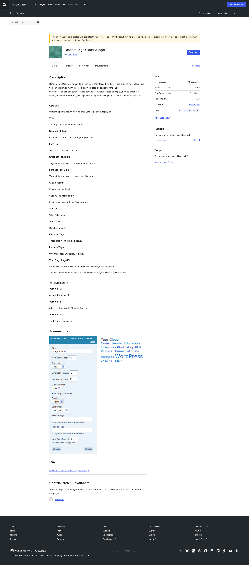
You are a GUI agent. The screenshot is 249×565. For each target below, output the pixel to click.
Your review (160, 140)
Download (193, 52)
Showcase (61, 527)
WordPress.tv (109, 539)
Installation (84, 65)
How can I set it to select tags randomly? (69, 470)
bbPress (199, 535)
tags (189, 110)
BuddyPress (201, 539)
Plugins (60, 535)
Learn (105, 527)
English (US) (194, 104)
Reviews (69, 65)
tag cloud (182, 110)
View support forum (164, 162)
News (12, 531)
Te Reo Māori (40, 551)
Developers (108, 535)
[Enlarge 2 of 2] (143, 339)
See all (196, 140)
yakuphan (72, 54)
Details (55, 65)
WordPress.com (203, 527)
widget (196, 110)
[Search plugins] (37, 22)
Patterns (60, 539)
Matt (198, 531)
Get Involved (154, 527)
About (13, 527)
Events (152, 531)
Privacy (13, 539)
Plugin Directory (17, 13)
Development (101, 65)
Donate (153, 535)
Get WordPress (237, 4)
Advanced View (162, 118)
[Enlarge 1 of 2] (93, 339)
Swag (152, 539)
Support (196, 65)
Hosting (13, 535)
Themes (60, 531)
